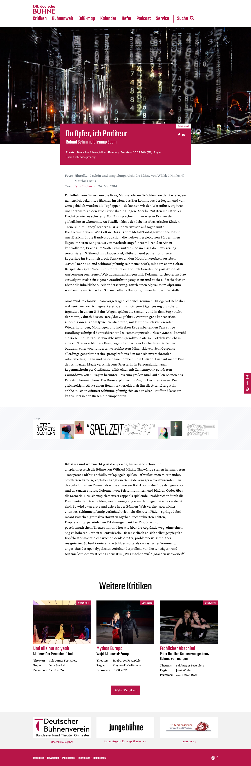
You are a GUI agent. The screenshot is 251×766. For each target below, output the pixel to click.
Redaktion (38, 758)
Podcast (144, 19)
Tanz (37, 2)
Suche (182, 19)
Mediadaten (165, 9)
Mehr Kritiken (125, 690)
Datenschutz (99, 758)
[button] (178, 134)
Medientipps (62, 9)
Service (162, 19)
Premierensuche (113, 2)
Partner (162, 2)
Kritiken (40, 19)
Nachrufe (59, 2)
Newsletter (53, 758)
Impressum (84, 758)
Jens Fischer (83, 186)
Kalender (108, 19)
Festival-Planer (112, 9)
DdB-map (86, 19)
